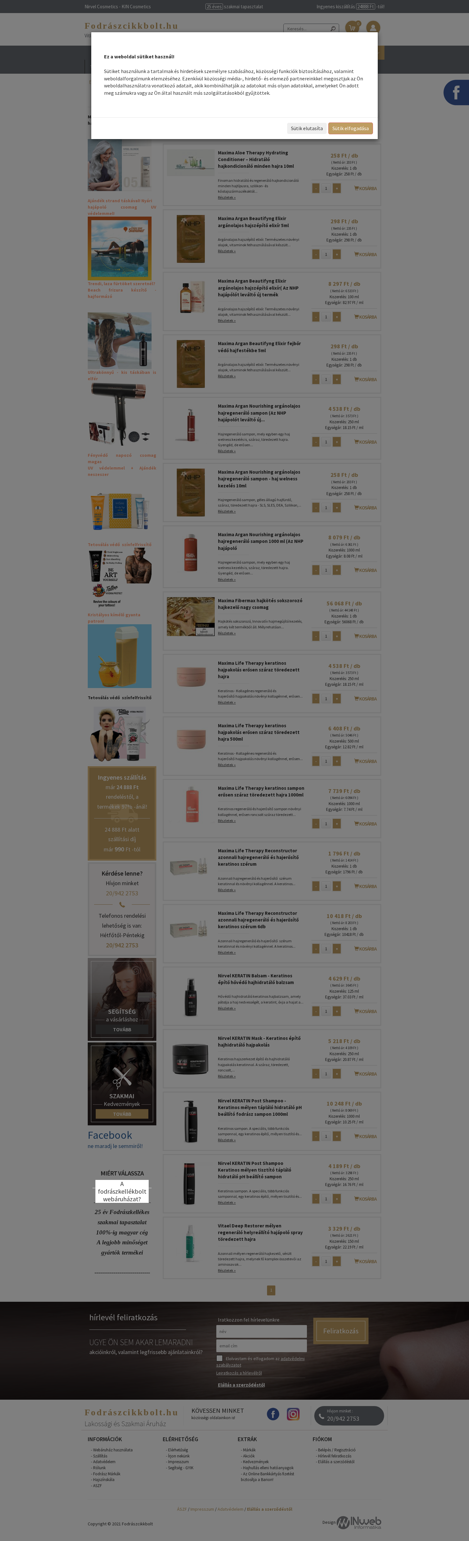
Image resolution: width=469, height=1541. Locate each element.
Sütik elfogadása (350, 128)
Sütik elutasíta (307, 128)
